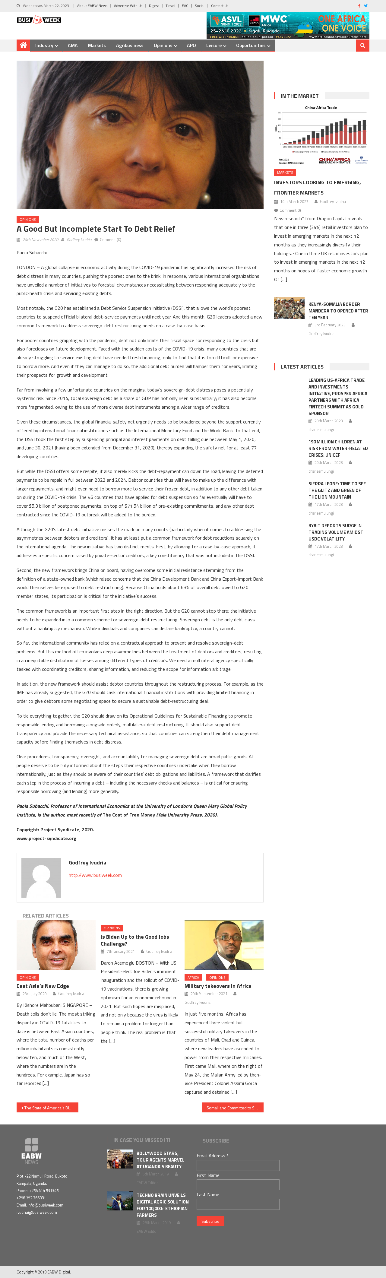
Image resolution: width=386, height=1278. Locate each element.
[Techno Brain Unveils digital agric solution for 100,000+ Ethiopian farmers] (120, 1200)
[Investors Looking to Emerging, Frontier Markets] (321, 135)
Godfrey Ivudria (79, 239)
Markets (97, 45)
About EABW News (92, 5)
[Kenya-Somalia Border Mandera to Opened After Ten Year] (289, 308)
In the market (300, 96)
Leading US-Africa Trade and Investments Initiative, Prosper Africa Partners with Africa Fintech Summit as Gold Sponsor (337, 397)
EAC (185, 5)
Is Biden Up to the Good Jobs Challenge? (135, 940)
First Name (208, 1175)
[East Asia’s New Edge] (56, 945)
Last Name (208, 1194)
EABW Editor (147, 1183)
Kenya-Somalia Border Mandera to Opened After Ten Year (338, 311)
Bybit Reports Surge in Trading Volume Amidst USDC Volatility (335, 532)
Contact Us (219, 5)
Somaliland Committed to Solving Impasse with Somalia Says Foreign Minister (235, 1108)
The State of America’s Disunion (51, 1108)
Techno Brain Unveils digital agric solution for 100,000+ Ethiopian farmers (163, 1205)
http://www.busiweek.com (95, 875)
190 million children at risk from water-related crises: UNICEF (338, 448)
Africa (193, 977)
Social (199, 5)
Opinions (163, 45)
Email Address (213, 1155)
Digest (154, 5)
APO (191, 45)
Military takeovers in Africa (218, 986)
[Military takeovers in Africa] (224, 945)
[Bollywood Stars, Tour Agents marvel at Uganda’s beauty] (120, 1159)
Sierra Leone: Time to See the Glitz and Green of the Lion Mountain (337, 490)
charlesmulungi (321, 430)
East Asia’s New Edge (43, 986)
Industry (44, 45)
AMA (73, 45)
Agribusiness (130, 45)
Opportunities (251, 45)
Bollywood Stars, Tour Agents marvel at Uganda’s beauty (161, 1160)
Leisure (214, 45)
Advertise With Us (128, 5)
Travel (170, 5)
